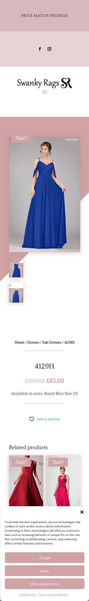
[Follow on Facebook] (40, 49)
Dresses (33, 342)
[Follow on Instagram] (49, 49)
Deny (44, 570)
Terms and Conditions (53, 594)
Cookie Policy (27, 594)
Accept (44, 557)
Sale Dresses (51, 342)
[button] (82, 512)
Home (19, 342)
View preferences (45, 584)
